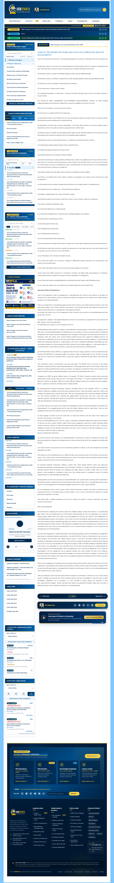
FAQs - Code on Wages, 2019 (15, 142)
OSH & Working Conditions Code (38, 827)
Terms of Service (78, 871)
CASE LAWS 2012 (12, 599)
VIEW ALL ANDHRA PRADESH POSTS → (21, 267)
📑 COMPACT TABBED (100, 25)
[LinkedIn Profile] (30, 793)
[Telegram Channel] (26, 793)
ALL (8, 226)
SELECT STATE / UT (11, 633)
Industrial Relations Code (39, 819)
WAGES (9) (8, 118)
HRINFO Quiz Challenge (77, 813)
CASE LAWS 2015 (12, 591)
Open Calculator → (20, 540)
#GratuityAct (92, 823)
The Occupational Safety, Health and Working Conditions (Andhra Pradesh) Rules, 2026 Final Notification (19, 174)
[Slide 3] (103, 622)
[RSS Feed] (43, 793)
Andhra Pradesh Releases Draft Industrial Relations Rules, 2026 (19, 426)
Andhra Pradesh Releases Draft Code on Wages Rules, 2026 (18, 137)
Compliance (59, 21)
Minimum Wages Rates (58, 847)
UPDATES (10, 388)
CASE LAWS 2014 (12, 595)
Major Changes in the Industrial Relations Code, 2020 (18, 325)
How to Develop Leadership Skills (16, 95)
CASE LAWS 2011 (12, 603)
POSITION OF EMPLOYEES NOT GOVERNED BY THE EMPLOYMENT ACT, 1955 (19, 574)
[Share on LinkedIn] (83, 605)
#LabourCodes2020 (94, 813)
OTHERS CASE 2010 (12, 611)
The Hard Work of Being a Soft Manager (18, 71)
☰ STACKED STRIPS (88, 25)
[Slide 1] (100, 622)
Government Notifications (74, 841)
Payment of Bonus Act (40, 841)
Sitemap (102, 871)
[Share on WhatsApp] (75, 605)
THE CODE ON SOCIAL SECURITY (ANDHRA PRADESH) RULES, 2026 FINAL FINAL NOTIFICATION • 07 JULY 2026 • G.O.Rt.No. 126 (19, 184)
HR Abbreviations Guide (14, 79)
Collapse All (30, 56)
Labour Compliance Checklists (57, 824)
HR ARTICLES (30, 388)
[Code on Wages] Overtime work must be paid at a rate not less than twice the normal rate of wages (50, 38)
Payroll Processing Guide (57, 829)
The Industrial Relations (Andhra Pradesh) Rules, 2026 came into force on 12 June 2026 (19, 201)
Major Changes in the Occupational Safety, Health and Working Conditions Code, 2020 (19, 337)
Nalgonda (9, 507)
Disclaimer (87, 871)
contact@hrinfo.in (96, 844)
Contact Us (95, 871)
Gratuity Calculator (12, 132)
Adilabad (9, 491)
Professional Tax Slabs (58, 840)
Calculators (29, 21)
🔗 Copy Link (100, 605)
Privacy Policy (68, 871)
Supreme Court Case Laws (76, 836)
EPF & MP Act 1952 (39, 831)
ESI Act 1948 (37, 835)
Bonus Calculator (12, 128)
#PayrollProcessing (93, 830)
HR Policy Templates (76, 826)
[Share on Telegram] (79, 605)
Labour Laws (47, 21)
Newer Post (99, 596)
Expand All (22, 56)
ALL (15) (32, 118)
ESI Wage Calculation (58, 837)
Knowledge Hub (83, 21)
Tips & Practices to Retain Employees (17, 87)
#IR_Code (99, 833)
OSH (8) (26, 118)
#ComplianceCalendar (94, 827)
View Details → (29, 715)
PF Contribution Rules (58, 834)
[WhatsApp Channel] (22, 793)
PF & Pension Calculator (77, 823)
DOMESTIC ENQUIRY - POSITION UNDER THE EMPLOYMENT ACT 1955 (20, 568)
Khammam (10, 499)
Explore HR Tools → (92, 756)
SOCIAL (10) (20, 118)
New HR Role (10, 67)
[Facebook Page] (39, 793)
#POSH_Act (91, 833)
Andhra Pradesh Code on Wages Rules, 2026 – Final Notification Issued (19, 123)
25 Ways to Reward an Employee (16, 91)
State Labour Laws (39, 845)
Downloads (96, 21)
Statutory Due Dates (58, 820)
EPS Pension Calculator (13, 415)
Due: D (23, 34)
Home (73, 596)
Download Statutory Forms (76, 830)
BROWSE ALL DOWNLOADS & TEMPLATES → (21, 103)
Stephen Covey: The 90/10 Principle (17, 75)
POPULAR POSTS (20, 388)
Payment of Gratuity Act (40, 838)
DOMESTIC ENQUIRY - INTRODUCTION (18, 563)
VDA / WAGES (25, 226)
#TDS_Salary (92, 837)
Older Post (46, 596)
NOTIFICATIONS (15, 226)
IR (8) (14, 118)
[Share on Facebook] (92, 605)
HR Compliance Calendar (58, 816)
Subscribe (73, 793)
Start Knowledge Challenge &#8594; (92, 617)
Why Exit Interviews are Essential (16, 83)
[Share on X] (88, 605)
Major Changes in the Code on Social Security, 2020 (36, 29)
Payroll (71, 21)
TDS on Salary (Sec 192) (58, 844)
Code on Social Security (40, 823)
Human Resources (15, 21)
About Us (60, 871)
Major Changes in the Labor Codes (16, 320)
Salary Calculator (75, 816)
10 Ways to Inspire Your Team (15, 99)
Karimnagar (10, 495)
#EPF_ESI (91, 816)
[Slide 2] (101, 622)
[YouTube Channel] (35, 793)
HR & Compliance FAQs (77, 845)
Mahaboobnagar (11, 503)
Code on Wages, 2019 (40, 814)
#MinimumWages (93, 820)
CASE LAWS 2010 (12, 607)
